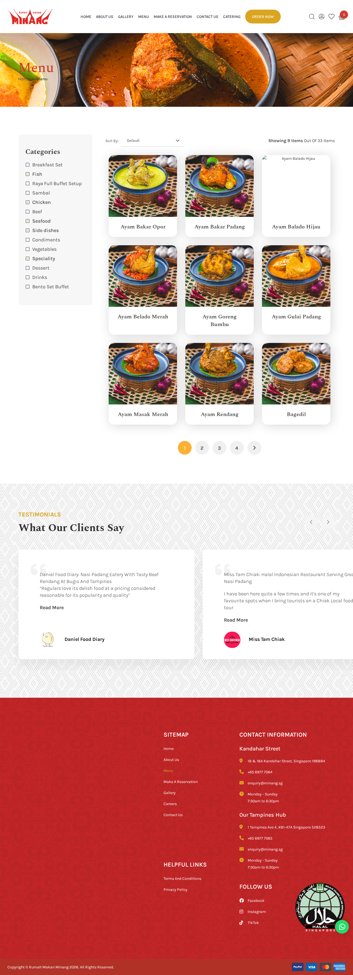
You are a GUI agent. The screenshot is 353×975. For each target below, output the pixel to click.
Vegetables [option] (44, 249)
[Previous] (311, 522)
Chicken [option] (41, 202)
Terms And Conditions (182, 878)
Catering (231, 16)
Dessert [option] (40, 268)
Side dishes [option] (45, 230)
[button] (55, 277)
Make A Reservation (173, 16)
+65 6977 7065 (260, 838)
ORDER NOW (263, 16)
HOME (86, 16)
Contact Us (207, 16)
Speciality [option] (43, 258)
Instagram (257, 911)
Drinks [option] (39, 277)
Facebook (256, 900)
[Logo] (30, 16)
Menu (143, 16)
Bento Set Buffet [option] (50, 286)
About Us (104, 16)
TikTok (253, 922)
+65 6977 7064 (260, 771)
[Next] (328, 522)
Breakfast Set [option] (47, 164)
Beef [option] (37, 211)
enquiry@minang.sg (265, 782)
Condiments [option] (46, 239)
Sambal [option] (41, 193)
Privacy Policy (176, 889)
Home (23, 78)
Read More (52, 607)
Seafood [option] (41, 221)
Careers (170, 803)
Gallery (125, 16)
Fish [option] (37, 174)
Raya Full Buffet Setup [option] (57, 183)
